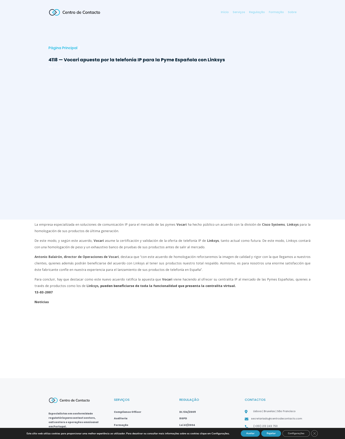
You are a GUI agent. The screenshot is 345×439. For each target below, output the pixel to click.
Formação (276, 12)
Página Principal (63, 47)
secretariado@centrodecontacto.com (276, 418)
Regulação (257, 12)
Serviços (239, 12)
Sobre (292, 12)
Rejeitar (271, 433)
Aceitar (250, 433)
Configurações (296, 433)
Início (225, 12)
